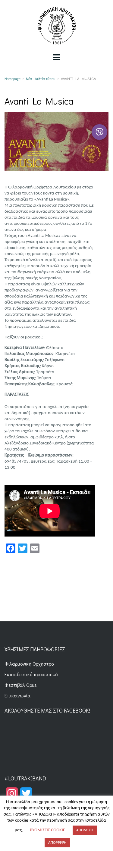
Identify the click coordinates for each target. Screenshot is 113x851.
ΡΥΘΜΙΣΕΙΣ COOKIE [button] (47, 830)
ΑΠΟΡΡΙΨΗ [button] (57, 843)
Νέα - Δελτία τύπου (40, 79)
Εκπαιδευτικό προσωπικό (31, 674)
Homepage (12, 79)
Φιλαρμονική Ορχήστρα (29, 663)
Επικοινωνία (17, 695)
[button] (99, 132)
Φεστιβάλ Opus (21, 685)
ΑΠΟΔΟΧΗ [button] (84, 830)
